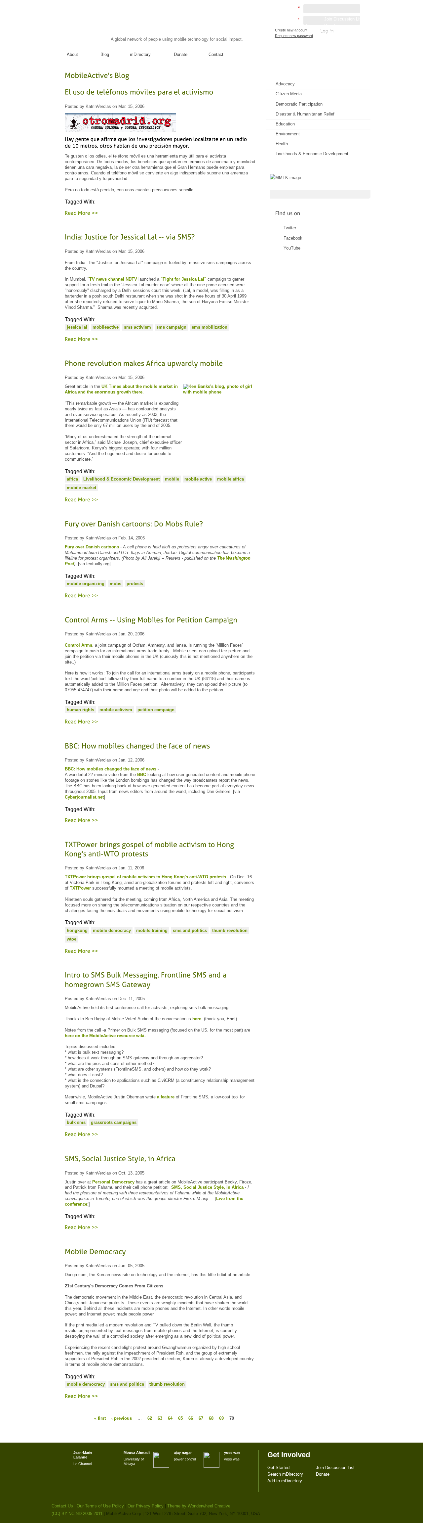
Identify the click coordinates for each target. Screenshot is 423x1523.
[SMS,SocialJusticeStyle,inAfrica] (160, 1158)
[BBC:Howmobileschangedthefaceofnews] (160, 745)
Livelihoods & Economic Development (312, 153)
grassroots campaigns (113, 1122)
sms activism (137, 327)
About (72, 54)
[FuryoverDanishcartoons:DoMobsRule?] (160, 523)
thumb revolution (230, 930)
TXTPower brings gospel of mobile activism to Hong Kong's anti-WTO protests (145, 876)
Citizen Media (289, 93)
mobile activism (115, 709)
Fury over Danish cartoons (92, 546)
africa (72, 479)
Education (285, 123)
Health (282, 143)
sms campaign (171, 327)
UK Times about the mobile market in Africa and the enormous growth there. (121, 389)
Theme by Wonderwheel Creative (198, 1505)
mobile (172, 479)
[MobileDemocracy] (160, 1251)
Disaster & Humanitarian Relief (305, 114)
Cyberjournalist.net (84, 797)
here (196, 1018)
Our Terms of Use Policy (100, 1505)
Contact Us (62, 1505)
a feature (165, 1096)
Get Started (289, 19)
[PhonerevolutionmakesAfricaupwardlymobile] (160, 363)
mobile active (198, 479)
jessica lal (77, 327)
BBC (141, 774)
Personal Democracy (113, 1181)
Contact (216, 54)
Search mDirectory (295, 25)
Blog (104, 54)
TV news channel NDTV (113, 279)
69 (221, 1417)
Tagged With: (80, 202)
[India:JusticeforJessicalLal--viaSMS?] (160, 237)
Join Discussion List (343, 19)
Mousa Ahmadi (137, 1452)
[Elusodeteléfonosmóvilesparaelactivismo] (160, 92)
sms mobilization (209, 327)
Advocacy (285, 83)
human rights (80, 709)
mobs (115, 583)
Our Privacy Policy (146, 1505)
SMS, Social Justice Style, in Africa (207, 1187)
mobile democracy (112, 930)
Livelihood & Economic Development (121, 479)
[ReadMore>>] (81, 212)
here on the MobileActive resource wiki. (105, 1035)
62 (149, 1417)
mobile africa (230, 479)
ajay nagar (183, 1452)
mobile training (152, 930)
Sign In (356, 38)
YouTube (292, 248)
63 (160, 1417)
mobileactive (106, 327)
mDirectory (140, 54)
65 (180, 1417)
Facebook (293, 238)
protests (135, 583)
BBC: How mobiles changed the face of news (110, 768)
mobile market (81, 487)
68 (211, 1417)
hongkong (77, 930)
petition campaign (155, 709)
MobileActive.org (102, 26)
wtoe (71, 939)
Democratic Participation (299, 104)
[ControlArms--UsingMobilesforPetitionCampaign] (160, 619)
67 (201, 1417)
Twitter (290, 227)
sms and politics (190, 930)
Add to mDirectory (295, 32)
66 (190, 1417)
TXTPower (80, 888)
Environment (288, 133)
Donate (180, 54)
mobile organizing (85, 583)
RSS (356, 81)
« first (100, 1417)
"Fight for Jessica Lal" (183, 279)
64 (170, 1417)
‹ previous (121, 1417)
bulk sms (76, 1122)
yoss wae (232, 1452)
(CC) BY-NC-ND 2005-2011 (77, 1513)
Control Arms (78, 645)
